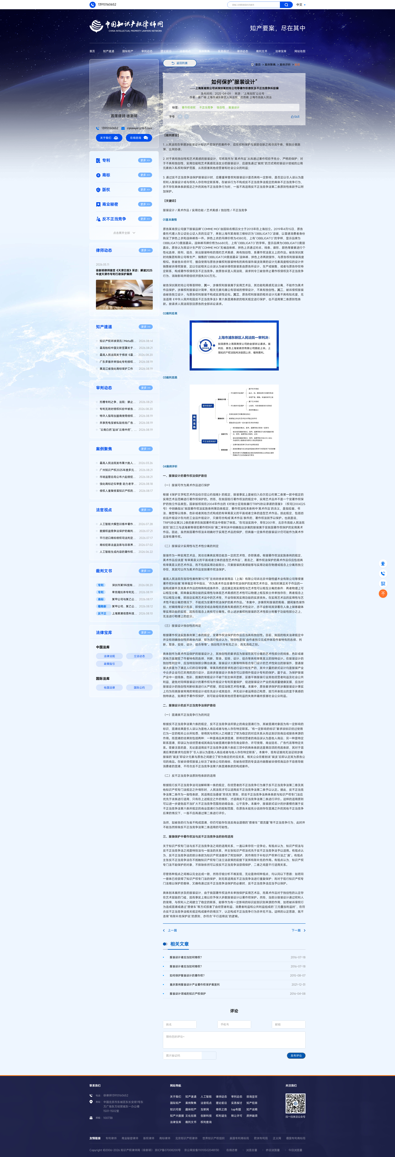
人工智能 (206, 1096)
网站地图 (300, 51)
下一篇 (296, 930)
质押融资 (252, 1116)
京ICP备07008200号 (168, 1150)
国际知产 (127, 51)
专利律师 (111, 1138)
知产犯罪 (252, 1103)
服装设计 (234, 107)
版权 (297, 64)
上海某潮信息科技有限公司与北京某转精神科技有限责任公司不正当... (132, 613)
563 (296, 117)
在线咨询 (135, 138)
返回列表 (182, 63)
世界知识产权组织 (213, 1138)
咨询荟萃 (252, 1096)
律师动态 (242, 51)
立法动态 (139, 656)
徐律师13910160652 (115, 1095)
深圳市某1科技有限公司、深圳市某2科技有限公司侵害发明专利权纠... (132, 585)
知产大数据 (177, 1116)
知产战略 (252, 1109)
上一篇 (172, 930)
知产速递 (108, 51)
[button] (122, 307)
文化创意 (190, 1116)
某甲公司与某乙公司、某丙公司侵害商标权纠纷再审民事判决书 (132, 599)
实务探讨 (223, 51)
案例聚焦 (204, 51)
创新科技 (206, 1116)
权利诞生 (221, 1116)
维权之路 (221, 1109)
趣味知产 (190, 1109)
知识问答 (175, 1109)
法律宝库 (280, 51)
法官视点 (185, 51)
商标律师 (164, 1138)
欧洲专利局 (261, 1138)
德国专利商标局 (296, 1138)
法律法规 (109, 656)
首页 (92, 51)
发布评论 (296, 1055)
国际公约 (139, 687)
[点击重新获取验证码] (209, 1055)
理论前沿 (166, 51)
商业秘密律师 (130, 1138)
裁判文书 (261, 51)
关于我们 (105, 138)
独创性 (221, 107)
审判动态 (146, 51)
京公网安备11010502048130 (201, 1150)
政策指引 (109, 664)
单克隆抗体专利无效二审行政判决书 (132, 592)
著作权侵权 (189, 107)
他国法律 (109, 687)
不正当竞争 (206, 107)
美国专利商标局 (239, 1138)
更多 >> (145, 160)
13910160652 (106, 4)
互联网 (205, 1109)
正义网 (277, 1138)
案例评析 (285, 64)
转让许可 (236, 1116)
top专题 (236, 1109)
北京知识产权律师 (186, 1138)
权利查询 (206, 1122)
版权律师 (148, 1138)
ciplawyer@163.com (139, 128)
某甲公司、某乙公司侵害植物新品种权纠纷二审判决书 (132, 606)
